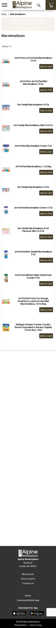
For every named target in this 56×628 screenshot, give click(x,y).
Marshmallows (18, 14)
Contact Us (28, 583)
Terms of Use (36, 625)
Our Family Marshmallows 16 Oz (33, 187)
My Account (28, 574)
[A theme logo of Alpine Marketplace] (22, 5)
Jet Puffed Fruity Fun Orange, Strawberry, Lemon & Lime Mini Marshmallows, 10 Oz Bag (33, 301)
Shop (4, 14)
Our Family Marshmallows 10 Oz (33, 104)
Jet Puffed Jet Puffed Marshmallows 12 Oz (33, 59)
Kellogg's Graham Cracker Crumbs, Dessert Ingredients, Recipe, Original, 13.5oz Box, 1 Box (33, 327)
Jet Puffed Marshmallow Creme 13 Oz (33, 207)
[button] (46, 66)
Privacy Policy (21, 625)
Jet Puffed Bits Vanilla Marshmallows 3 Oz (33, 253)
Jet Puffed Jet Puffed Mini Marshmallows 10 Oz (33, 82)
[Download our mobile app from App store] (19, 613)
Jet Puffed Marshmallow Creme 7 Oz (33, 145)
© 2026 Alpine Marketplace (28, 622)
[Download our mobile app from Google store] (37, 613)
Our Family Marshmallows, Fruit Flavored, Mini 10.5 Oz (33, 229)
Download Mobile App (28, 600)
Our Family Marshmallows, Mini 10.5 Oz (33, 125)
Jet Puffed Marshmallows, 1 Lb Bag (33, 166)
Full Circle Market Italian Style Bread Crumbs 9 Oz (33, 276)
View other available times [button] (28, 28)
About (28, 595)
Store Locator (28, 578)
